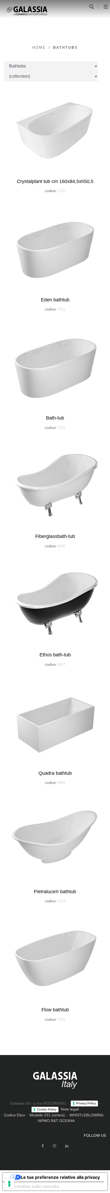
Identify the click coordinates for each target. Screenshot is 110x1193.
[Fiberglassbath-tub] (55, 484)
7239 (61, 427)
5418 (61, 901)
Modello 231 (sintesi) (47, 1115)
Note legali (70, 1109)
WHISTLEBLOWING (86, 1115)
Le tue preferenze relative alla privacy (60, 1177)
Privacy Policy (86, 1103)
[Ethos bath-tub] (55, 603)
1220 (61, 191)
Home (39, 48)
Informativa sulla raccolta (33, 1186)
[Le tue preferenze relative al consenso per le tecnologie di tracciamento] (9, 1184)
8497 (61, 664)
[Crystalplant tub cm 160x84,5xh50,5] (55, 129)
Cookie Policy (46, 1109)
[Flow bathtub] (55, 958)
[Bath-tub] (55, 366)
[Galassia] (27, 10)
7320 (61, 1019)
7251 (61, 309)
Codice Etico (14, 1115)
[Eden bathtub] (55, 248)
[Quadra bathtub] (55, 721)
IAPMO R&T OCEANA (56, 1121)
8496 (61, 546)
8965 (61, 782)
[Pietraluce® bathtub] (55, 840)
